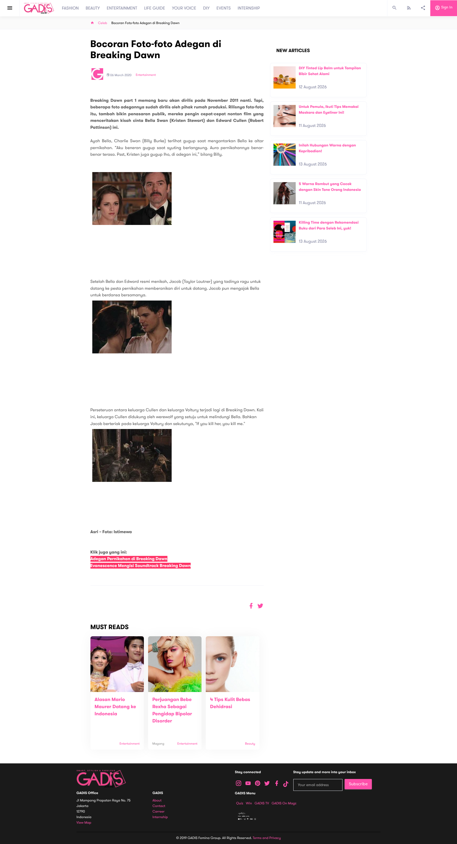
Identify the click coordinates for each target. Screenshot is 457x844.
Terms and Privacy (267, 838)
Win (249, 803)
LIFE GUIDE (154, 8)
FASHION (70, 8)
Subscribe (358, 784)
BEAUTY (93, 8)
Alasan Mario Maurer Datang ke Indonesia (115, 707)
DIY (206, 8)
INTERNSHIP (248, 8)
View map (83, 822)
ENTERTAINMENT (122, 8)
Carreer (159, 811)
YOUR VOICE (184, 8)
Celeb (102, 23)
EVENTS (224, 8)
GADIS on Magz (284, 803)
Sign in (446, 7)
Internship (160, 817)
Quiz (239, 803)
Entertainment (146, 75)
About (157, 800)
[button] (260, 606)
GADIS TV (262, 803)
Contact (159, 806)
